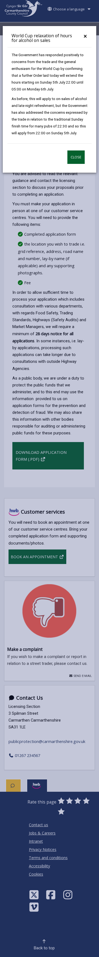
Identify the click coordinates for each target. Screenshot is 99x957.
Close (76, 157)
